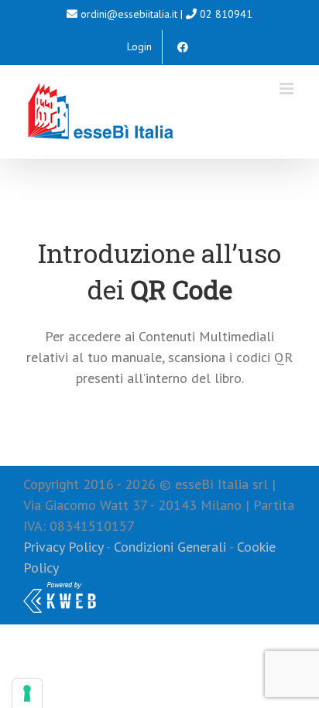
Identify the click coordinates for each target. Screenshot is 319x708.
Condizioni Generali (170, 547)
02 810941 (226, 14)
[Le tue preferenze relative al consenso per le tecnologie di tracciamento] (27, 693)
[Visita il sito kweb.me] (59, 588)
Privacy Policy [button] (63, 547)
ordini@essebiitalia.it (129, 14)
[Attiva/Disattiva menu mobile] (288, 88)
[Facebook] (183, 47)
